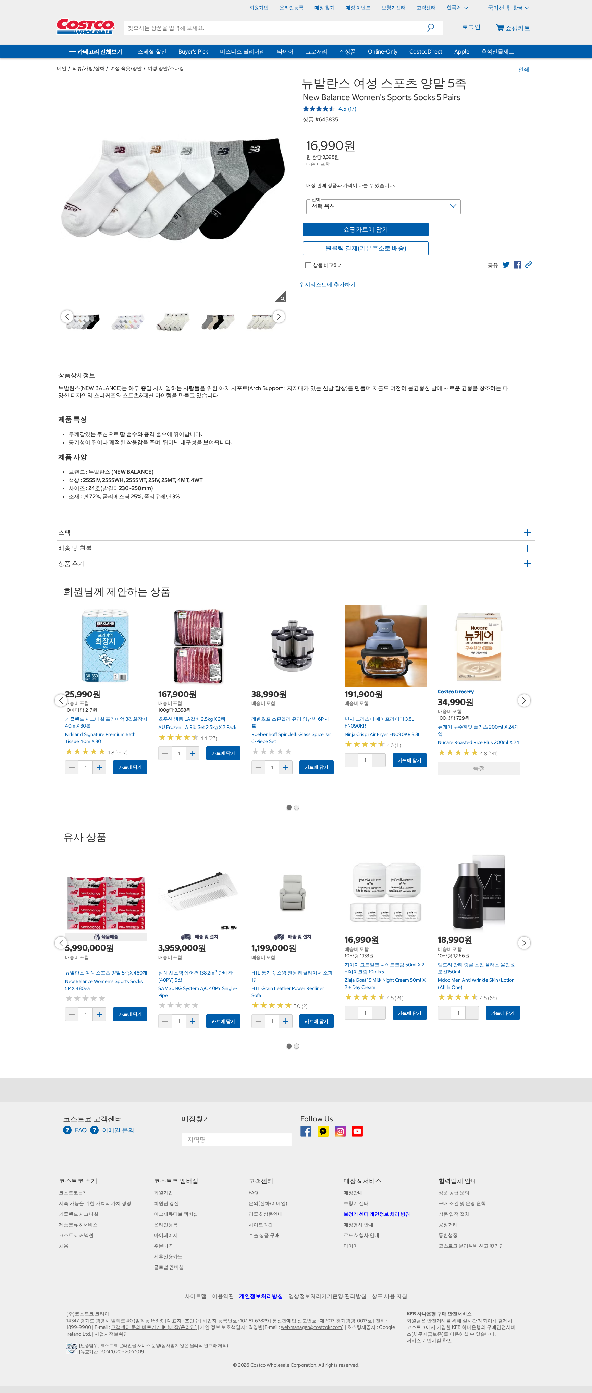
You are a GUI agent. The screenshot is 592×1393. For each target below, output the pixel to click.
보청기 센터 (356, 1203)
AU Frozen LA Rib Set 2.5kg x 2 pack (197, 727)
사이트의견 (261, 1224)
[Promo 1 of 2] (289, 808)
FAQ (253, 1193)
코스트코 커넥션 (76, 1235)
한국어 (454, 7)
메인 (61, 68)
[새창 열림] (72, 1350)
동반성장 (448, 1235)
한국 (518, 7)
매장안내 (353, 1193)
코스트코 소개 (78, 1181)
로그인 (471, 27)
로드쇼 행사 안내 (361, 1235)
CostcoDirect (425, 51)
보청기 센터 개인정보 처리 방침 (377, 1214)
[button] (435, 28)
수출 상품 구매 (264, 1235)
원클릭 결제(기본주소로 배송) (365, 248)
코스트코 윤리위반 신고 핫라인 (471, 1246)
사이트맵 (196, 1295)
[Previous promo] (67, 316)
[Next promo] (278, 316)
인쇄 (523, 69)
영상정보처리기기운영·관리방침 (327, 1295)
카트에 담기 (130, 767)
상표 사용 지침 (389, 1295)
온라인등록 (166, 1224)
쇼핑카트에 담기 (366, 229)
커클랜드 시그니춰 (78, 1214)
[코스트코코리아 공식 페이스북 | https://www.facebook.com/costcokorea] (306, 1134)
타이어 (285, 51)
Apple (461, 51)
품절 (479, 768)
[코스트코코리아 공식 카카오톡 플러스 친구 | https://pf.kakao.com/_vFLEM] (324, 1134)
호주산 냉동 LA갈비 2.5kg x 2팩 (191, 719)
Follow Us (316, 1118)
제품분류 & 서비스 (78, 1224)
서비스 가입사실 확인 (429, 1340)
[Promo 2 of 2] (296, 808)
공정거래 (448, 1224)
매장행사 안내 (358, 1224)
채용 (64, 1246)
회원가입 (163, 1193)
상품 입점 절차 (454, 1214)
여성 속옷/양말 (126, 68)
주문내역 (163, 1246)
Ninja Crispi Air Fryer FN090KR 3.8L (383, 734)
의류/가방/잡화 (88, 68)
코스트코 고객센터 (92, 1118)
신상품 (348, 51)
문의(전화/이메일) (268, 1203)
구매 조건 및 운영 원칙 (462, 1203)
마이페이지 (166, 1235)
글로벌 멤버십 (169, 1267)
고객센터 (261, 1181)
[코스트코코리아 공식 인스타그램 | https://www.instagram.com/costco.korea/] (341, 1134)
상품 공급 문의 (454, 1193)
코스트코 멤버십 (176, 1181)
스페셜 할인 (152, 51)
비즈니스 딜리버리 (242, 51)
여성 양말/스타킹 (166, 68)
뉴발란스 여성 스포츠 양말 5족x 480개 (106, 973)
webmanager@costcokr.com (311, 1327)
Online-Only (382, 51)
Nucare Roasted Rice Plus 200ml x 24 (478, 742)
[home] (86, 26)
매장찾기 (196, 1118)
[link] (506, 264)
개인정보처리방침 (261, 1295)
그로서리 (317, 51)
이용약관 (223, 1295)
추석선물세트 (497, 51)
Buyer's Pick (193, 51)
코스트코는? (72, 1193)
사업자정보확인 (111, 1334)
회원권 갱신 (166, 1203)
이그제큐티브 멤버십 (176, 1214)
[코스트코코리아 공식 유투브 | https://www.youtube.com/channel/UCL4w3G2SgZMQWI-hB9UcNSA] (357, 1134)
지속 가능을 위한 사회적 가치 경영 (95, 1203)
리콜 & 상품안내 (266, 1214)
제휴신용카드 (168, 1256)
